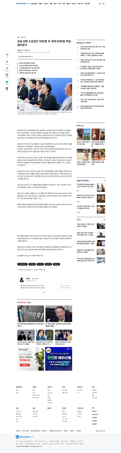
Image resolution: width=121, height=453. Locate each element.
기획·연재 (87, 4)
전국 (17, 421)
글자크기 (7, 70)
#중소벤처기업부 (23, 264)
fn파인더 (79, 411)
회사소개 (18, 431)
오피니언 (80, 4)
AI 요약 (7, 64)
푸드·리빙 (64, 419)
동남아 (68, 4)
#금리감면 (48, 264)
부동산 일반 (36, 397)
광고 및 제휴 (25, 431)
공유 (7, 57)
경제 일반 (64, 390)
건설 (34, 392)
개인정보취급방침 (35, 431)
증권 (17, 392)
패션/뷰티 (64, 414)
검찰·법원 (18, 414)
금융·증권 (34, 4)
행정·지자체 (19, 416)
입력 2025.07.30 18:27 (31, 52)
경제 (51, 4)
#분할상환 (56, 264)
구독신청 (65, 431)
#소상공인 (40, 264)
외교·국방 (94, 397)
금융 (17, 390)
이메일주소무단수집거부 (55, 431)
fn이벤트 (94, 417)
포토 (93, 408)
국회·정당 (94, 392)
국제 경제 (35, 411)
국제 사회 (35, 416)
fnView (94, 411)
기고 (78, 392)
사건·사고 (18, 411)
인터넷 (49, 397)
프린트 (7, 77)
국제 (63, 4)
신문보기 (94, 424)
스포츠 (64, 416)
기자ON (94, 421)
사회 (59, 4)
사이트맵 (78, 431)
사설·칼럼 (79, 390)
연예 (63, 411)
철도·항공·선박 (36, 395)
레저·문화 (64, 421)
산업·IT (46, 4)
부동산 (40, 4)
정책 (34, 390)
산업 (48, 390)
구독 (7, 84)
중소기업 (23, 37)
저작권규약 (44, 431)
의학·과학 (49, 403)
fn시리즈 (79, 414)
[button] (45, 292)
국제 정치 (35, 414)
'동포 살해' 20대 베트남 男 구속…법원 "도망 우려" (32, 285)
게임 (48, 395)
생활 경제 (64, 392)
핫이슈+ (79, 416)
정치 (55, 4)
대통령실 (94, 390)
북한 (93, 395)
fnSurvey (95, 414)
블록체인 (49, 400)
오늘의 (83, 181)
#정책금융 (32, 264)
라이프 (74, 4)
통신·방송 (49, 392)
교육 (17, 419)
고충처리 (72, 431)
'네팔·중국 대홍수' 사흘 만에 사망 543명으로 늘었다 (32, 288)
